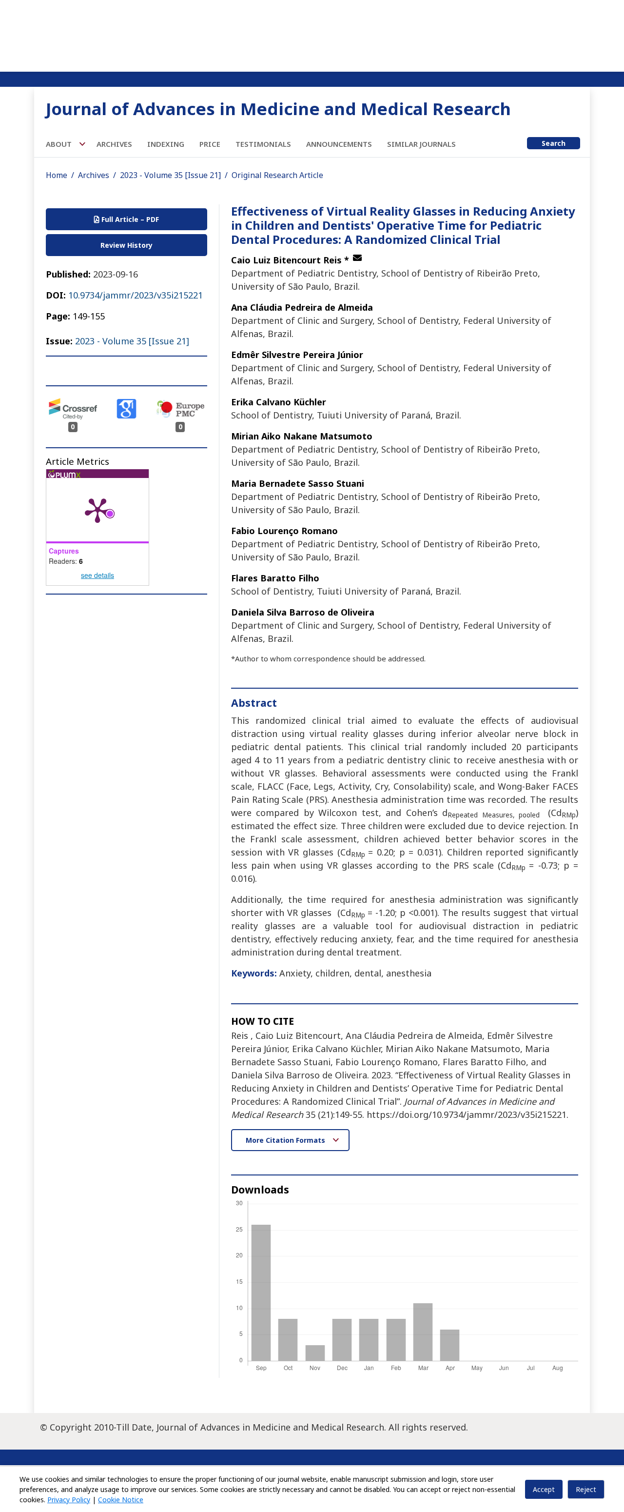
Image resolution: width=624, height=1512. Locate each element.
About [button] (60, 144)
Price (209, 144)
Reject (586, 1489)
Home (56, 175)
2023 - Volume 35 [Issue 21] (170, 175)
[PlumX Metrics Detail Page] (97, 509)
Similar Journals (421, 144)
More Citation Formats (286, 1140)
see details (97, 575)
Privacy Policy (68, 1499)
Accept (544, 1489)
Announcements (339, 144)
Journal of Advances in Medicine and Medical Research (278, 108)
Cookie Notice (120, 1499)
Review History (126, 245)
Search (554, 143)
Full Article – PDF (129, 219)
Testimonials (263, 144)
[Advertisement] (312, 34)
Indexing (165, 144)
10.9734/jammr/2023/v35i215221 (135, 295)
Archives (114, 144)
